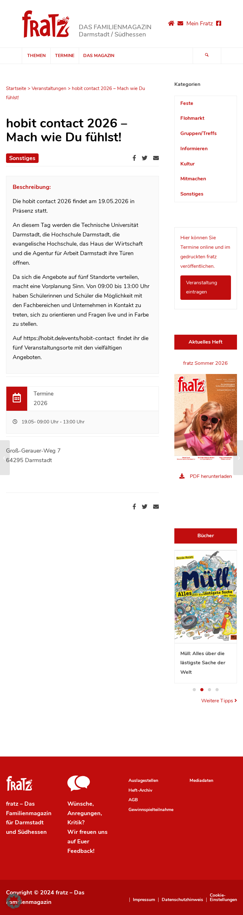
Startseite (16, 88)
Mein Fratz (199, 23)
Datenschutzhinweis (182, 900)
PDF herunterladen (211, 476)
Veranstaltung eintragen (201, 287)
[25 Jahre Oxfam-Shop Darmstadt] (5, 457)
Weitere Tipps (217, 700)
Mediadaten (201, 780)
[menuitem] (36, 56)
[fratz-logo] (46, 24)
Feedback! (80, 851)
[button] (194, 689)
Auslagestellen (143, 780)
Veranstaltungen (49, 88)
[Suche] (207, 56)
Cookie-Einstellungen (223, 897)
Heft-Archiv (140, 790)
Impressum (144, 900)
